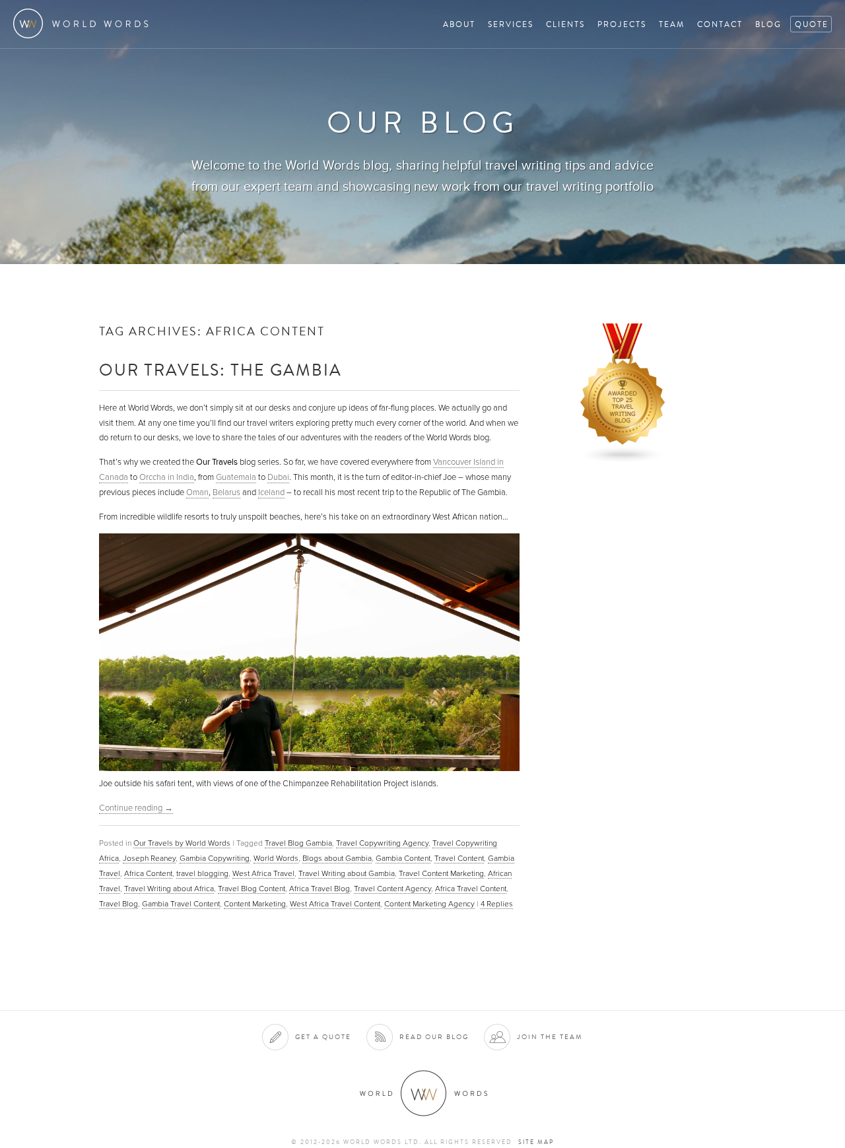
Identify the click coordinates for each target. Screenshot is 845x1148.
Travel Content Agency (392, 888)
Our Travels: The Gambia (220, 369)
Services (510, 24)
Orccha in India (166, 477)
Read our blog (434, 1036)
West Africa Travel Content (335, 903)
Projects (621, 24)
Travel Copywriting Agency (382, 843)
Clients (565, 24)
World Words (84, 23)
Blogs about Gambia (337, 858)
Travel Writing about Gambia (346, 873)
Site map (536, 1142)
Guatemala (236, 477)
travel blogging (202, 873)
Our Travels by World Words (181, 843)
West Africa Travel (263, 873)
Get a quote (323, 1036)
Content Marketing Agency (429, 903)
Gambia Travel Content (181, 903)
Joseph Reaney (149, 858)
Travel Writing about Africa (169, 888)
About (459, 24)
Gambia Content (403, 858)
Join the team (550, 1036)
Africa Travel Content (470, 888)
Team (672, 24)
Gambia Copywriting (215, 858)
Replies (497, 903)
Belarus (226, 492)
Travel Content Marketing (441, 873)
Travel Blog (118, 903)
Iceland (271, 492)
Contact (720, 24)
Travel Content (459, 858)
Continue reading (136, 808)
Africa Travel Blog (319, 888)
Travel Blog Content (251, 888)
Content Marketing (255, 903)
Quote (811, 24)
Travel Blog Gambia (298, 843)
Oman (197, 492)
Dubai (278, 477)
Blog (768, 24)
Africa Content (148, 873)
